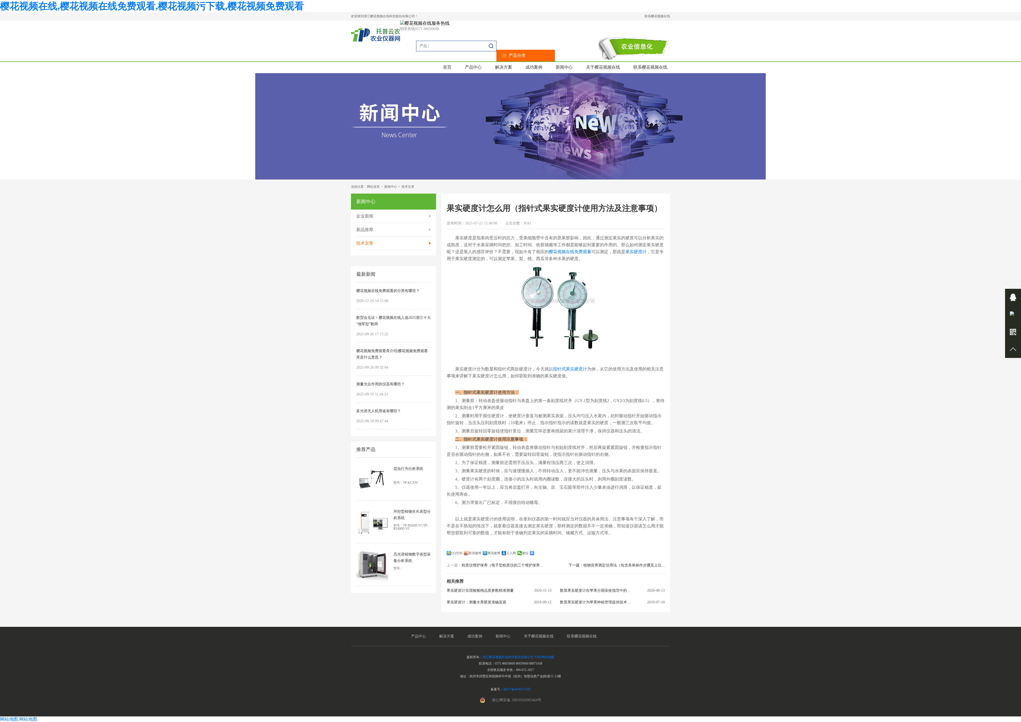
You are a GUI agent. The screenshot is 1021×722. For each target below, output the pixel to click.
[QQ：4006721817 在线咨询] (1013, 297)
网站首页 (373, 187)
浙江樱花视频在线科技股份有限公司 (508, 657)
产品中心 (473, 67)
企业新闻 (364, 216)
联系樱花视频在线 (657, 16)
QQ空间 (456, 553)
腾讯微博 (493, 553)
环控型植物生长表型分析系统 (412, 515)
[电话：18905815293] (1013, 314)
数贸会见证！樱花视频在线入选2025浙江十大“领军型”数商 (393, 321)
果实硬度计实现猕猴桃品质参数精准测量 (480, 590)
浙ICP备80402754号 (517, 689)
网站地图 (9, 719)
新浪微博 (474, 553)
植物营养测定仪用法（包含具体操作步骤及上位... (624, 565)
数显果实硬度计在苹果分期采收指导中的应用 (596, 590)
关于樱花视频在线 (603, 67)
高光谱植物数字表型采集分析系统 (412, 557)
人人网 (511, 553)
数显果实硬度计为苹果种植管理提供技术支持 (596, 602)
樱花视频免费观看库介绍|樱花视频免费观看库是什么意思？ (392, 354)
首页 (447, 67)
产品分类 (517, 55)
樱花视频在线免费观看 (570, 251)
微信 (525, 553)
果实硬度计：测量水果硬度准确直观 (476, 602)
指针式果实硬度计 (570, 369)
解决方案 (503, 67)
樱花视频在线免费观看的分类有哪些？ (388, 291)
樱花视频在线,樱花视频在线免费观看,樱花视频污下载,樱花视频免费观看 (152, 6)
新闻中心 (564, 67)
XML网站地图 (544, 657)
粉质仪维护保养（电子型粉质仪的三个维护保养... (502, 565)
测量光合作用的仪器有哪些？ (380, 384)
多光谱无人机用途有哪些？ (378, 411)
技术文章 (407, 187)
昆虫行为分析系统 (408, 469)
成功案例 (533, 67)
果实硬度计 (636, 251)
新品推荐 (364, 229)
